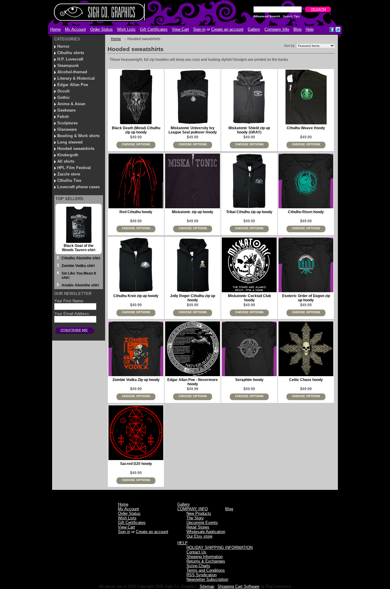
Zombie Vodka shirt (78, 266)
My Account (75, 29)
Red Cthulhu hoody (135, 212)
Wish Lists (126, 29)
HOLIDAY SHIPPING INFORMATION (219, 547)
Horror (63, 46)
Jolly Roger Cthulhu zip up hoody (192, 298)
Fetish (63, 116)
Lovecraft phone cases (78, 187)
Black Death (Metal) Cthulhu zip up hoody (136, 130)
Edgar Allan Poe (72, 84)
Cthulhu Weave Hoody (306, 128)
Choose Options (136, 144)
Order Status (101, 29)
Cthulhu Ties (69, 180)
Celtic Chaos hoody (306, 380)
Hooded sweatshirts (75, 148)
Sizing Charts (198, 565)
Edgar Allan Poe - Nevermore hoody (192, 382)
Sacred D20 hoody (136, 464)
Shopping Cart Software (238, 586)
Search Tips (291, 16)
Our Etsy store (199, 536)
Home (116, 39)
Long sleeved (70, 142)
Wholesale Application (205, 531)
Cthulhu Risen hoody (306, 212)
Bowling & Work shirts (78, 135)
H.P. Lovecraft (70, 59)
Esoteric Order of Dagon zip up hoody (306, 298)
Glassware (67, 129)
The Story (195, 518)
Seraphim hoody (249, 380)
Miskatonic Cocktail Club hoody (249, 298)
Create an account (227, 29)
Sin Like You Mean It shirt (79, 275)
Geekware (66, 110)
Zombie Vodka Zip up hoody (136, 380)
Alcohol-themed (72, 72)
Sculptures (67, 123)
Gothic (63, 97)
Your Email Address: (72, 313)
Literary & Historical (76, 78)
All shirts (65, 161)
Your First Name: (69, 301)
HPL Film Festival (74, 167)
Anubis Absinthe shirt (80, 285)
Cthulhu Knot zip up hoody (135, 296)
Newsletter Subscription (207, 579)
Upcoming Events (202, 522)
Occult (63, 91)
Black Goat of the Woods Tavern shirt (78, 248)
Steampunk (68, 65)
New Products (198, 513)
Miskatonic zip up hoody (192, 212)
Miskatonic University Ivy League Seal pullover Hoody (192, 130)
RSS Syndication (201, 575)
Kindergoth (67, 155)
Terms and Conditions (205, 570)
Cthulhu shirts (70, 52)
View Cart (180, 29)
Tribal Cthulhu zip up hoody (249, 212)
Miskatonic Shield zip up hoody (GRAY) (249, 130)
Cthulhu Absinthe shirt (81, 258)
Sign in (199, 29)
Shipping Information (204, 556)
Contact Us (196, 552)
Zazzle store (68, 174)
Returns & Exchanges (205, 561)
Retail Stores (197, 527)
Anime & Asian (71, 104)
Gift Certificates (154, 29)
